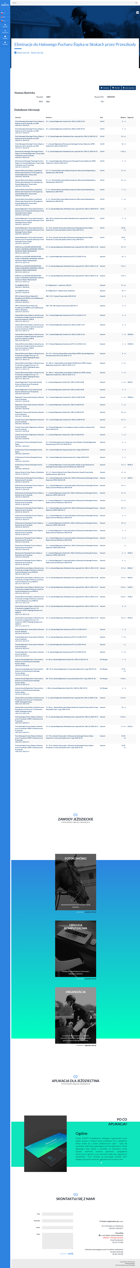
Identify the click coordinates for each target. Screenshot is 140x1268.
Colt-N (102, 121)
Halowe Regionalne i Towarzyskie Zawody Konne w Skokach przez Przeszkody (28, 384)
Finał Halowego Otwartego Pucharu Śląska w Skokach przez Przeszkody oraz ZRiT (29, 123)
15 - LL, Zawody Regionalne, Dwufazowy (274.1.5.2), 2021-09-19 (66, 629)
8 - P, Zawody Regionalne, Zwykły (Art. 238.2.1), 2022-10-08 (65, 389)
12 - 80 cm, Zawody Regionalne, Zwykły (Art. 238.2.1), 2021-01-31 (67, 659)
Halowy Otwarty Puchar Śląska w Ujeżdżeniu (29, 473)
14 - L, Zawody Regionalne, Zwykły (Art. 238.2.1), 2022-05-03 (65, 420)
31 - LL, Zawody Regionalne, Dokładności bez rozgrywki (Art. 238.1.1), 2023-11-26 (72, 247)
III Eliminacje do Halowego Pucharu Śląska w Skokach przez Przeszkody (29, 480)
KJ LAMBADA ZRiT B (22, 286)
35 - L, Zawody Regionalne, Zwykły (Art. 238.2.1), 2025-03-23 (65, 121)
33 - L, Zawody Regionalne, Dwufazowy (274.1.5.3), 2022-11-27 (66, 315)
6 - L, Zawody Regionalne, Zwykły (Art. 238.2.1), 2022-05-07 (65, 405)
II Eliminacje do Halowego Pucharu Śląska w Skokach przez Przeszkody (29, 510)
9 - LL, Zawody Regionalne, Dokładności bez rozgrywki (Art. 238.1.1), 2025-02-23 (71, 151)
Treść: (38, 1234)
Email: (38, 1227)
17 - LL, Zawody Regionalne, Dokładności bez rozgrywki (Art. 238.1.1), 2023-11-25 (72, 266)
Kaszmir (102, 247)
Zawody (106, 88)
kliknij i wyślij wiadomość (114, 1235)
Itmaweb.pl (132, 1265)
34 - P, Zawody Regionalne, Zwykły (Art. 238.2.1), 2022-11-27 (65, 325)
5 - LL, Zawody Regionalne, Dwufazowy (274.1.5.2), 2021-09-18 (66, 644)
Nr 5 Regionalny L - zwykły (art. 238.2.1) (58, 285)
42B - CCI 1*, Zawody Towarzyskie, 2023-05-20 (61, 296)
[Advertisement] (75, 70)
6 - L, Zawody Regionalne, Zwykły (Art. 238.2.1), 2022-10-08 (65, 382)
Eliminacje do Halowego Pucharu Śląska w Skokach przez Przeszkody (28, 540)
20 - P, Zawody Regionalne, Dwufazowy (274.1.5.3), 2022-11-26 (66, 344)
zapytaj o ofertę (90, 912)
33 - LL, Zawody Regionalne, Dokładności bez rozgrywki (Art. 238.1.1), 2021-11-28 (72, 568)
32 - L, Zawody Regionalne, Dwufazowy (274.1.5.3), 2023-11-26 (66, 256)
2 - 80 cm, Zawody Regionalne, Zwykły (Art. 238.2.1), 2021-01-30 (66, 688)
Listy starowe (129, 88)
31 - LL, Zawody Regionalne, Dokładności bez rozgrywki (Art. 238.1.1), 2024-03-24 (72, 209)
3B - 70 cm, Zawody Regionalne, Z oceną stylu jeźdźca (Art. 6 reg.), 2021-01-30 (71, 678)
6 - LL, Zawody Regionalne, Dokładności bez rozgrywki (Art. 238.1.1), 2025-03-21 (71, 136)
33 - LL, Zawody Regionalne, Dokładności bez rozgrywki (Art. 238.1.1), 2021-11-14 (72, 606)
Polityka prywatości (130, 1263)
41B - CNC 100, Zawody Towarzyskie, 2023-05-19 (62, 306)
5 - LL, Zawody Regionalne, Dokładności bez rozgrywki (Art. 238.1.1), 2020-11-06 (71, 698)
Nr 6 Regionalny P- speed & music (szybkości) (60, 291)
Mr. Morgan (104, 659)
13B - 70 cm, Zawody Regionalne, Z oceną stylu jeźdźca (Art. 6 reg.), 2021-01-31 (71, 669)
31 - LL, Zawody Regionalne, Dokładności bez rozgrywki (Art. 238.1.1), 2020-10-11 (72, 717)
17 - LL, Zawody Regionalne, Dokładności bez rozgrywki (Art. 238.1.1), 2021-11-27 (72, 587)
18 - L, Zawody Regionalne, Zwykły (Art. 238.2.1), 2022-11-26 (65, 334)
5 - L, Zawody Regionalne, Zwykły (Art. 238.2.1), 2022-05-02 (65, 434)
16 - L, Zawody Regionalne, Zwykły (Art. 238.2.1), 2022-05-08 (65, 397)
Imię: (38, 1214)
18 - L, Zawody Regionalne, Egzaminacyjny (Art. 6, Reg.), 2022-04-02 (67, 450)
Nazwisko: (37, 1221)
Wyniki (117, 88)
